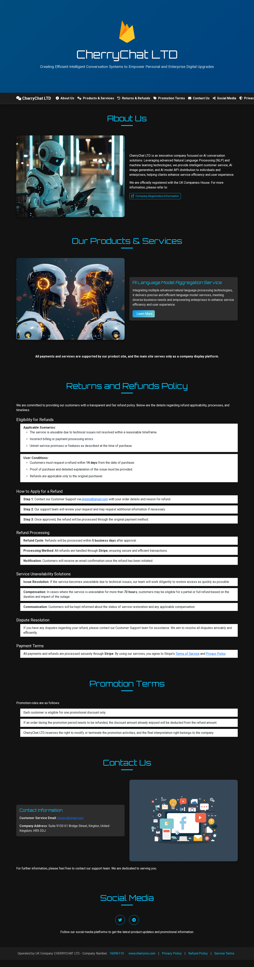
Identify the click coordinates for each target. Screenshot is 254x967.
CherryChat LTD (36, 98)
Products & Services (98, 98)
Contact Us (201, 98)
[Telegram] (134, 920)
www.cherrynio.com (142, 953)
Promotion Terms (171, 98)
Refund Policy (198, 953)
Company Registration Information (157, 196)
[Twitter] (120, 920)
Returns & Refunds (135, 98)
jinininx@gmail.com (95, 499)
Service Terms (224, 953)
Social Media (226, 98)
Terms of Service (187, 654)
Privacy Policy (216, 654)
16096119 (117, 953)
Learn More (144, 314)
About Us (67, 98)
